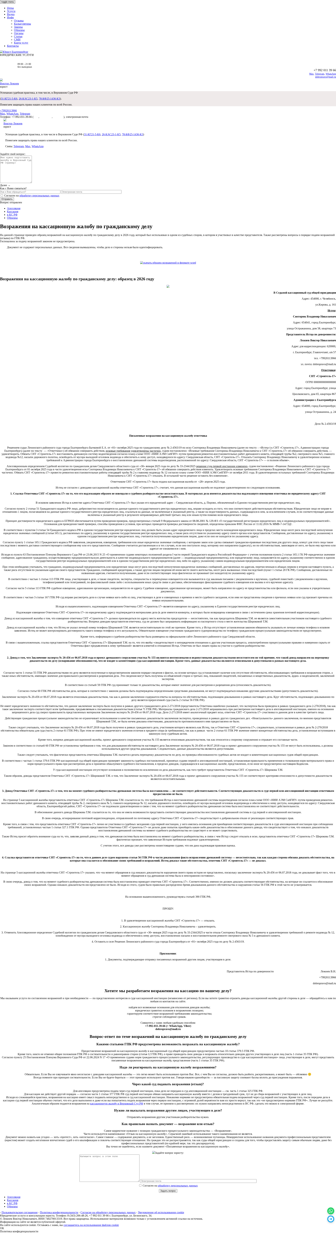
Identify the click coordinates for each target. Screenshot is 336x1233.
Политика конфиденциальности (59, 1212)
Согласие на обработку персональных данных (108, 1212)
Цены (10, 7)
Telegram (319, 74)
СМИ (17, 39)
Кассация (12, 211)
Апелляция (13, 208)
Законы (18, 26)
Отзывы (19, 20)
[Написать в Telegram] (330, 1218)
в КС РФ (12, 214)
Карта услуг (21, 42)
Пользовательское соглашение (20, 1212)
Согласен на (170, 1185)
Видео (11, 14)
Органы (18, 33)
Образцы (19, 30)
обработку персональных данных (39, 195)
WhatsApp (331, 74)
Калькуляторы (22, 23)
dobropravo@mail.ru (325, 77)
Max (311, 74)
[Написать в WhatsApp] (330, 1210)
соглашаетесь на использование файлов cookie (91, 1225)
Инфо (10, 17)
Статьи (18, 36)
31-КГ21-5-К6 (9, 98)
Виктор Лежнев (9, 83)
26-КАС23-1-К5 (28, 98)
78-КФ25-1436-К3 (49, 98)
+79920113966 (8, 110)
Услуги (11, 11)
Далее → (5, 185)
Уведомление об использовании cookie (161, 1212)
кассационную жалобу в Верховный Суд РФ (116, 1103)
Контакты (13, 45)
